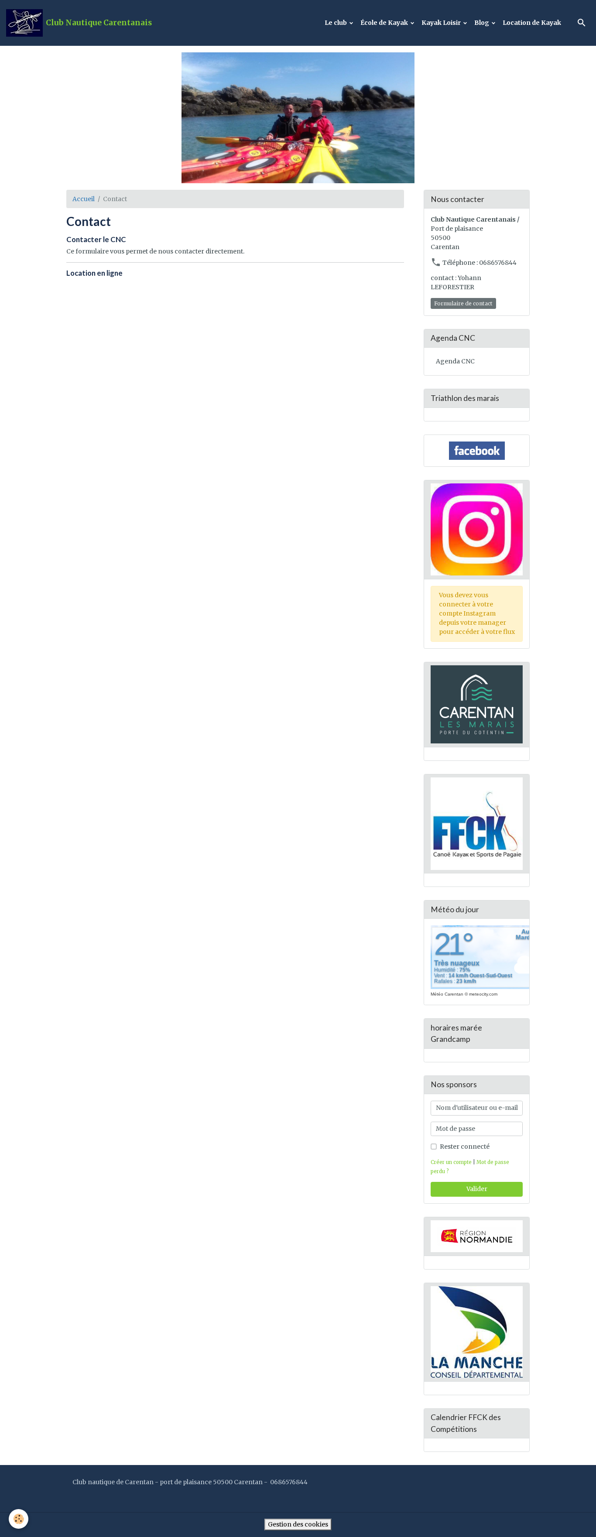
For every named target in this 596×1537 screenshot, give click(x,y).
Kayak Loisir (441, 23)
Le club (336, 23)
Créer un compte (451, 1162)
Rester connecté (465, 1146)
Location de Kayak (532, 23)
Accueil (83, 199)
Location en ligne (94, 272)
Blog (482, 23)
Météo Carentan (447, 994)
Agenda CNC (455, 361)
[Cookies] (18, 1519)
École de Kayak (384, 23)
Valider (476, 1189)
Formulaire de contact (463, 303)
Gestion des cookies (298, 1524)
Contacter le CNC (96, 239)
